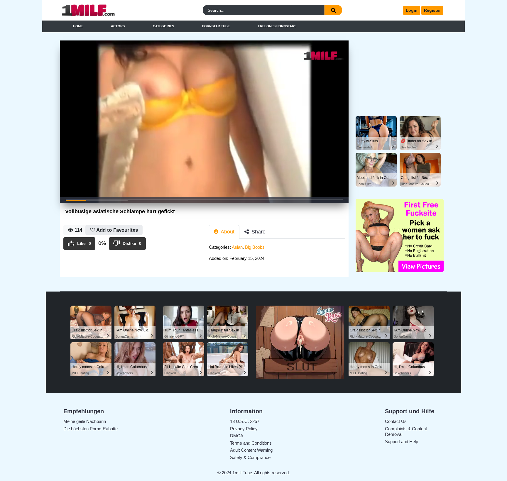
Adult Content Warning (251, 450)
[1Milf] (107, 10)
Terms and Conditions (251, 443)
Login (412, 10)
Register (432, 10)
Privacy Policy (244, 428)
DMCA (236, 435)
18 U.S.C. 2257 (244, 421)
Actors (118, 26)
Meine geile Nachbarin (84, 421)
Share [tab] (258, 232)
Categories (163, 26)
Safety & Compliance (250, 457)
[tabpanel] (279, 254)
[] (333, 10)
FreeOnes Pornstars (277, 26)
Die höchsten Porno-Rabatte (90, 428)
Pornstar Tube (216, 26)
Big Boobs (255, 247)
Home (78, 26)
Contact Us (396, 421)
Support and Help (401, 441)
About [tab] (226, 232)
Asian (237, 247)
